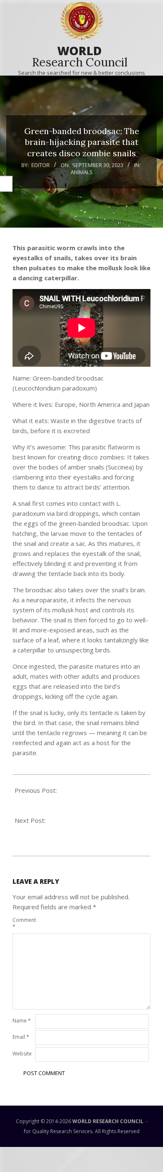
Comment (23, 923)
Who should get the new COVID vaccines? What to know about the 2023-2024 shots (79, 830)
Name (22, 1020)
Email (21, 1036)
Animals (82, 172)
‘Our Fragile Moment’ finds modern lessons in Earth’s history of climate (77, 800)
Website (22, 1053)
